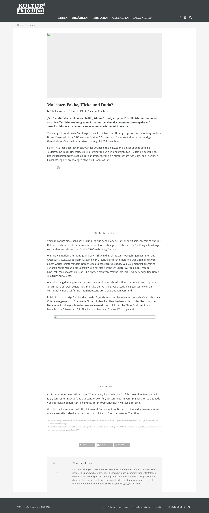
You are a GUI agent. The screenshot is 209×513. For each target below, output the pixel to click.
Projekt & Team (108, 507)
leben (63, 17)
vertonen (100, 17)
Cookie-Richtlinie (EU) (174, 507)
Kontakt (157, 507)
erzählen (80, 17)
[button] (87, 445)
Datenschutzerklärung (141, 507)
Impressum (123, 507)
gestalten (120, 17)
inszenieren (142, 17)
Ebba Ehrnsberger (58, 111)
